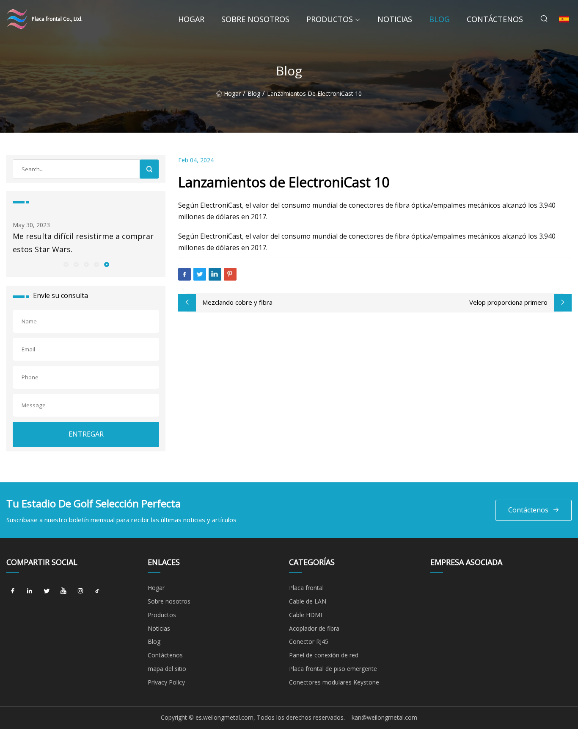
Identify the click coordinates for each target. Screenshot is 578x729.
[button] (65, 264)
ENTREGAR (86, 434)
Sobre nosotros (255, 19)
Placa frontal (306, 588)
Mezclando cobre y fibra (237, 302)
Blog (439, 19)
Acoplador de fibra (314, 628)
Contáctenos (495, 19)
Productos (329, 19)
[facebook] (12, 590)
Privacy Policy (166, 682)
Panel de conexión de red (323, 655)
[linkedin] (29, 590)
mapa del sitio (167, 669)
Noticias (394, 19)
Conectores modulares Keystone (334, 682)
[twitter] (46, 590)
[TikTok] (97, 590)
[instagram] (80, 590)
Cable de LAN (307, 601)
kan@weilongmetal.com (384, 717)
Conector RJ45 (308, 641)
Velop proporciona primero (508, 302)
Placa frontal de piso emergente (333, 669)
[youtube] (63, 590)
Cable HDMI (305, 615)
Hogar (191, 19)
